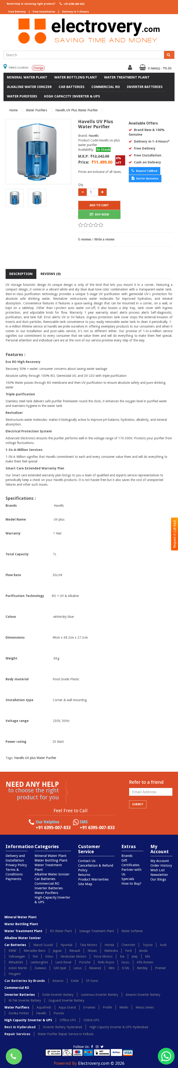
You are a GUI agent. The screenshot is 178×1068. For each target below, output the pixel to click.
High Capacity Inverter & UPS (72, 96)
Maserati (95, 968)
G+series (89, 1007)
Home (13, 110)
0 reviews (84, 239)
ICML (126, 968)
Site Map (85, 884)
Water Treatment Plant (126, 77)
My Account (159, 861)
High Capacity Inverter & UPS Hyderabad (118, 1027)
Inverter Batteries (144, 87)
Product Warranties (93, 879)
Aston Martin (18, 968)
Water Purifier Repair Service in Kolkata (65, 1034)
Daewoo (40, 968)
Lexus (77, 968)
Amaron (58, 981)
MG (147, 956)
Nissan (92, 950)
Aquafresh (44, 1007)
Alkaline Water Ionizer (29, 87)
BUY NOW (101, 214)
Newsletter (159, 875)
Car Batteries (71, 87)
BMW (12, 950)
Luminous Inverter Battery (99, 994)
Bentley (142, 968)
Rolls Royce (106, 962)
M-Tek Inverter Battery (25, 1000)
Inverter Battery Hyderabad (62, 1027)
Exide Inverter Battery (57, 994)
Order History (161, 865)
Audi (163, 945)
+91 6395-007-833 (73, 4)
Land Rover (63, 962)
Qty (80, 185)
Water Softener (132, 931)
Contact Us (86, 861)
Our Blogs (158, 879)
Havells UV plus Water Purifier (35, 758)
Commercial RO (105, 87)
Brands (127, 856)
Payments (13, 879)
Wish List (157, 870)
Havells (94, 135)
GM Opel (60, 968)
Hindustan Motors (73, 956)
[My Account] (130, 68)
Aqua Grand (67, 1007)
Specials (127, 879)
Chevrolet (128, 945)
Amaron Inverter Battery (143, 994)
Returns (84, 875)
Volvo (49, 956)
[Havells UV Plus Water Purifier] (38, 151)
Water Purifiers (22, 96)
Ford (128, 950)
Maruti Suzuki (43, 945)
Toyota (148, 945)
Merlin (123, 1007)
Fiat (35, 956)
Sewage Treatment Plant (96, 931)
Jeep (135, 956)
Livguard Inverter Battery (66, 1000)
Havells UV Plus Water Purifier (76, 110)
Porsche (84, 962)
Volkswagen (17, 956)
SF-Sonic (92, 981)
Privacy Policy (16, 865)
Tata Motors (88, 945)
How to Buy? (131, 883)
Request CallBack (146, 171)
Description (21, 274)
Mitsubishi (16, 962)
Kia (122, 956)
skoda (143, 950)
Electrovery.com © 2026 (101, 1063)
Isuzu (125, 962)
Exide (75, 981)
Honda (109, 945)
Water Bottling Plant (75, 77)
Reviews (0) (51, 274)
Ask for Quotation (147, 178)
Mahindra (111, 950)
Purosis (59, 1013)
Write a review (104, 239)
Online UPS (91, 1020)
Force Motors (103, 956)
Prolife (107, 1007)
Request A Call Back (174, 534)
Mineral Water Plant (27, 77)
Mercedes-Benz (34, 950)
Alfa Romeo (145, 962)
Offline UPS (68, 1020)
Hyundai (66, 945)
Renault (74, 950)
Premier (160, 968)
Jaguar (57, 950)
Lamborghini (39, 962)
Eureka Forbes (19, 1013)
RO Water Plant (61, 931)
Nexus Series (145, 1007)
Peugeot (15, 974)
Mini (111, 968)
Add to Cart (99, 205)
